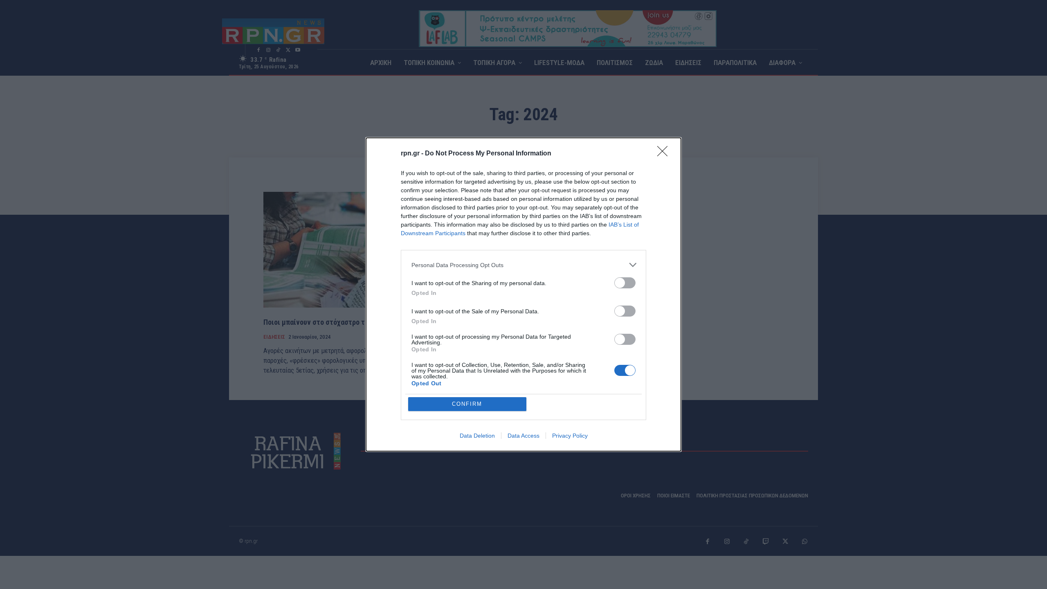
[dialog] (523, 294)
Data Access (523, 435)
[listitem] (523, 265)
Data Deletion (477, 435)
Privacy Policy (570, 435)
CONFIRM (467, 404)
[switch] (625, 282)
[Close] (665, 154)
